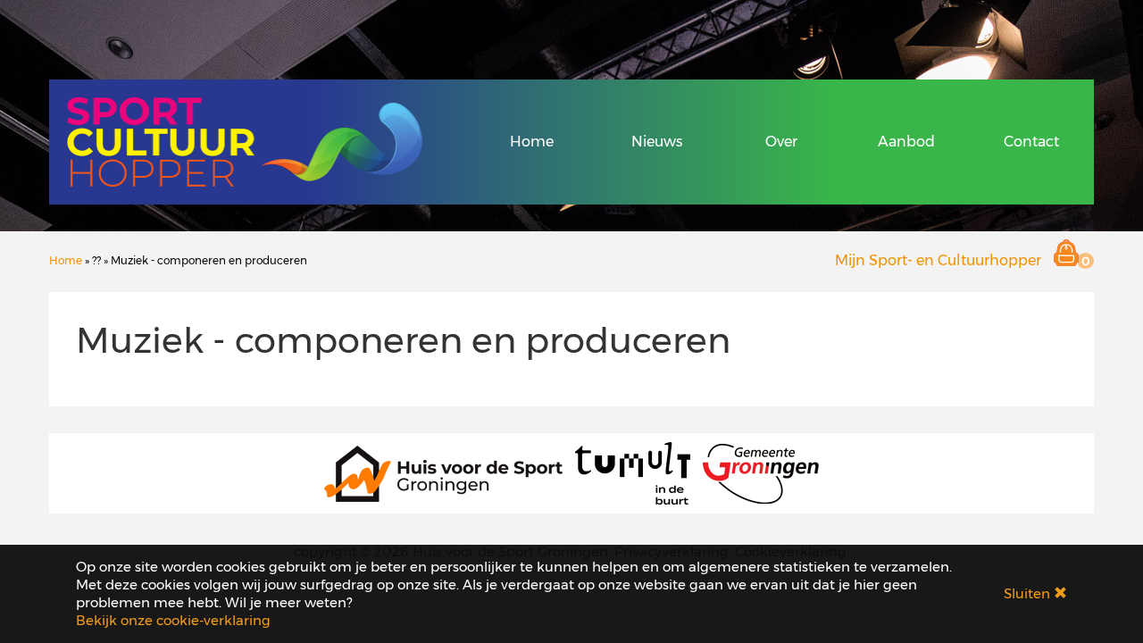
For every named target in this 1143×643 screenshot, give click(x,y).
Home (532, 141)
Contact (1031, 141)
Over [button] (781, 141)
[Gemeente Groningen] (760, 471)
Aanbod (906, 141)
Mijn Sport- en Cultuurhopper (938, 260)
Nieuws (656, 141)
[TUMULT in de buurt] (633, 471)
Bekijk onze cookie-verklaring (173, 620)
